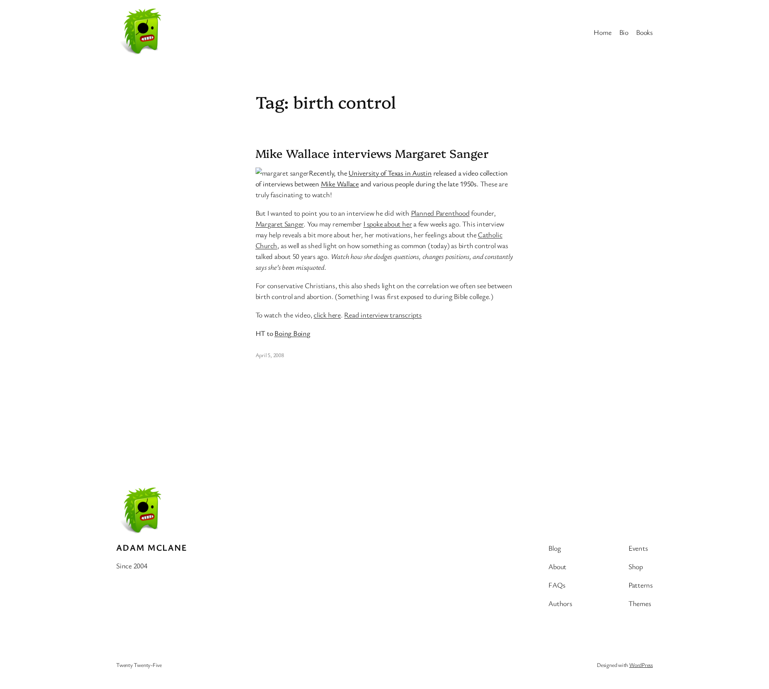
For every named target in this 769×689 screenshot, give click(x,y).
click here (327, 314)
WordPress (641, 665)
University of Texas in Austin (390, 173)
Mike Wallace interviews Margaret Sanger (372, 153)
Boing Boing (292, 333)
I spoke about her (387, 223)
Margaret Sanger (280, 223)
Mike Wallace (340, 183)
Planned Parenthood (440, 213)
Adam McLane (151, 547)
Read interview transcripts (382, 314)
